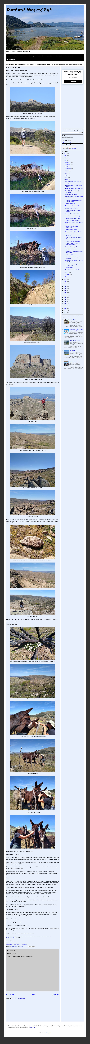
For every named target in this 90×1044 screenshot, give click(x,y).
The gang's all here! (74, 361)
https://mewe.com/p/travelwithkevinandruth (71, 142)
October (67, 166)
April (66, 179)
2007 (65, 312)
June (66, 175)
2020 (65, 284)
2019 (65, 286)
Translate (73, 148)
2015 (65, 295)
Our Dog (31, 56)
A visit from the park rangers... (72, 241)
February (67, 274)
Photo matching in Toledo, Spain (73, 231)
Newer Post (10, 995)
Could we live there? (74, 340)
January (67, 276)
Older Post (55, 995)
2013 (65, 299)
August (67, 171)
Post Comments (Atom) (19, 998)
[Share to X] (31, 946)
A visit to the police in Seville (72, 269)
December (68, 162)
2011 (65, 303)
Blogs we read (69, 56)
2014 (65, 297)
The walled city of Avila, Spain (72, 213)
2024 (65, 158)
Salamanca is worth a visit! (71, 208)
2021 (65, 281)
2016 (65, 292)
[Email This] (28, 946)
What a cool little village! (71, 194)
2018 (65, 288)
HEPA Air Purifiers (10, 937)
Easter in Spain (69, 254)
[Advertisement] (32, 1011)
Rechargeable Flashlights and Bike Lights (16, 944)
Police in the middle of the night (73, 216)
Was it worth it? (73, 319)
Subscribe (73, 81)
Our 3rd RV (59, 56)
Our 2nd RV (49, 56)
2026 (65, 153)
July (66, 173)
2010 (65, 306)
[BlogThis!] (30, 946)
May (66, 177)
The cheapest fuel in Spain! (72, 206)
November (68, 164)
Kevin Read (15, 946)
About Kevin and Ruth (20, 56)
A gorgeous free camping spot (72, 218)
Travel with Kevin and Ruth (28, 10)
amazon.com (32, 1027)
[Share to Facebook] (32, 946)
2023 (65, 160)
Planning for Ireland (70, 203)
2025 (65, 155)
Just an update (73, 350)
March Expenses (69, 267)
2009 (65, 308)
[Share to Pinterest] (34, 946)
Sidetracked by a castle (71, 229)
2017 (65, 290)
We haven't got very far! (71, 246)
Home (8, 56)
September (68, 168)
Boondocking (11, 59)
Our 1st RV (40, 56)
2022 (65, 279)
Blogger (48, 1032)
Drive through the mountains (72, 220)
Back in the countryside (71, 249)
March (67, 272)
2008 (65, 310)
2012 (65, 301)
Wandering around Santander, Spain (74, 188)
